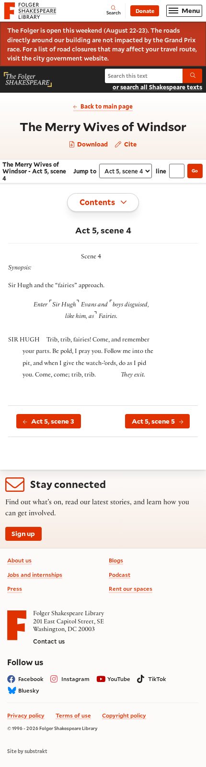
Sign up (23, 533)
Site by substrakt (27, 751)
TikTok (157, 678)
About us (19, 560)
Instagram (75, 678)
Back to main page (106, 106)
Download (92, 144)
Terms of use (73, 715)
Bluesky (28, 690)
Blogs (116, 560)
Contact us (49, 641)
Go (195, 171)
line (161, 171)
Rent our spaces (130, 588)
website (95, 58)
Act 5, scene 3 (52, 421)
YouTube (118, 678)
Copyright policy (124, 715)
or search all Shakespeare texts (157, 87)
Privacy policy (26, 715)
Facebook (31, 678)
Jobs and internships (34, 574)
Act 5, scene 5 (153, 421)
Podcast (119, 574)
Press (14, 588)
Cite (130, 144)
